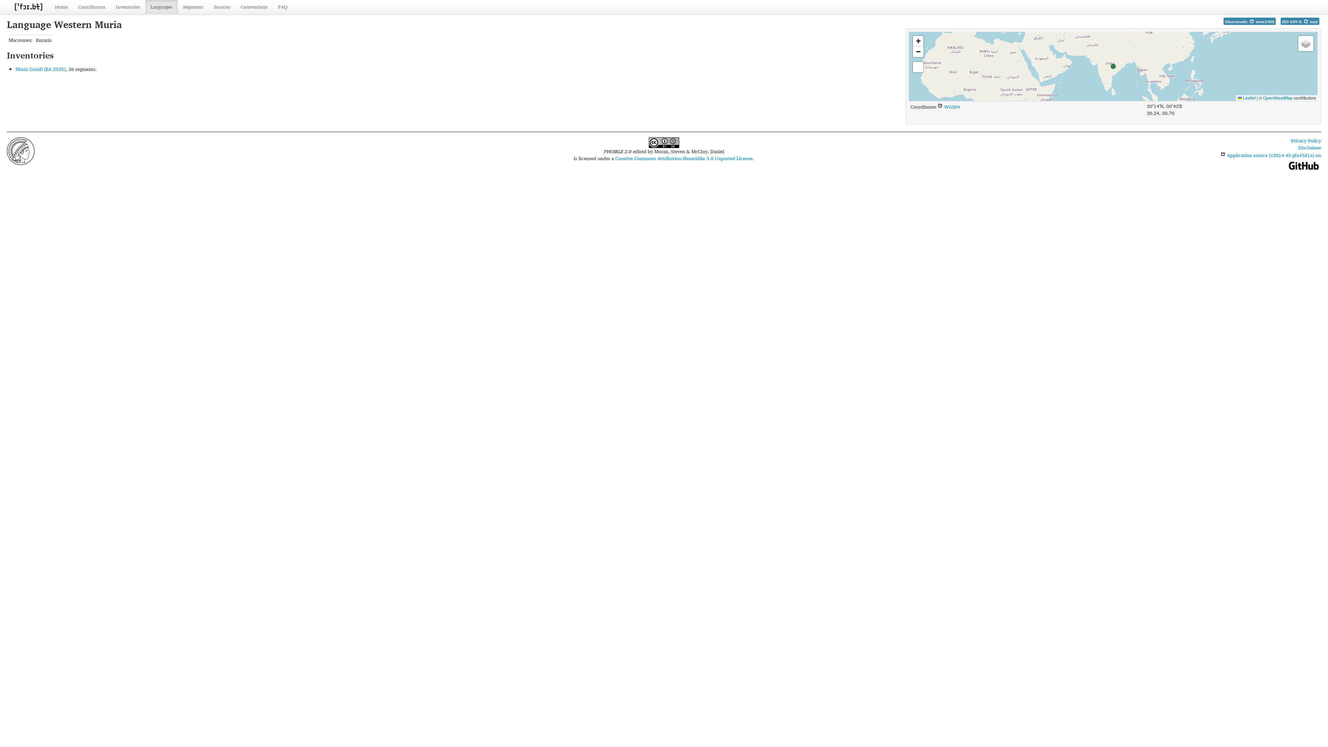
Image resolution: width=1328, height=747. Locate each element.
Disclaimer (1309, 147)
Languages (161, 7)
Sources (222, 7)
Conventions (254, 7)
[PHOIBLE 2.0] (28, 6)
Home (61, 7)
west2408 (1264, 21)
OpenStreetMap (1278, 98)
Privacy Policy (1306, 141)
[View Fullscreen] (918, 67)
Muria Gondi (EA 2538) (41, 69)
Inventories (128, 7)
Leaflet (1249, 98)
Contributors (91, 7)
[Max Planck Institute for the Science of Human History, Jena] (21, 150)
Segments (193, 7)
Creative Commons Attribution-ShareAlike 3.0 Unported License (684, 158)
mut (1313, 21)
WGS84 (951, 107)
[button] (1113, 66)
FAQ (282, 7)
